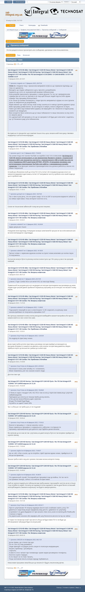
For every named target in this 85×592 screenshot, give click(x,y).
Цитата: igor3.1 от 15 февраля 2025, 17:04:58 (26, 153)
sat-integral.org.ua (14, 13)
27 (22, 64)
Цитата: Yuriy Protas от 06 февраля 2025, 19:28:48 (27, 390)
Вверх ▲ (78, 587)
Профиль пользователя (15, 41)
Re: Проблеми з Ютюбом (37, 147)
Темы (18, 55)
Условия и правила (68, 587)
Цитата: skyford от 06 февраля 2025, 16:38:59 (26, 475)
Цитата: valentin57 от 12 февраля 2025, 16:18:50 (27, 251)
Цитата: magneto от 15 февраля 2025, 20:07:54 (26, 83)
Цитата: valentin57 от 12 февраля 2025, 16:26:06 (27, 224)
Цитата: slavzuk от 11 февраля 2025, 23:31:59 (26, 279)
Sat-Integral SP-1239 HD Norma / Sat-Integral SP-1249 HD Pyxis (30, 381)
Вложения (26, 55)
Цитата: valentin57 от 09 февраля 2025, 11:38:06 (27, 307)
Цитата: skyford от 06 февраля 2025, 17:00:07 (26, 451)
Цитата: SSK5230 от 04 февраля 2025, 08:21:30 (26, 540)
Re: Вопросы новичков (36, 218)
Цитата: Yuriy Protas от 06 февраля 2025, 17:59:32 (27, 422)
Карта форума (29, 587)
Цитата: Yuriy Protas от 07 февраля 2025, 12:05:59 (27, 336)
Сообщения (11, 55)
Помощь (59, 587)
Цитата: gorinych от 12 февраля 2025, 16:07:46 (26, 194)
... (20, 64)
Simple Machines (19, 587)
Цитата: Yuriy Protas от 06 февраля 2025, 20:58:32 (27, 366)
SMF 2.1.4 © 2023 (9, 587)
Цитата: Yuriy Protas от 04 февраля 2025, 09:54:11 (27, 505)
